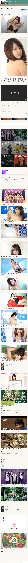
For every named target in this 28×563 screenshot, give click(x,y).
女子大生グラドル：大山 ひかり (5, 105)
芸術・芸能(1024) (3, 111)
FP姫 (3, 109)
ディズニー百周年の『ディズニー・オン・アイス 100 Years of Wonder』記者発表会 (13, 484)
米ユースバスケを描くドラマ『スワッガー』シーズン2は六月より (12, 509)
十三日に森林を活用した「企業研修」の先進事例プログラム (9, 405)
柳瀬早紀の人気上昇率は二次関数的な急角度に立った (8, 221)
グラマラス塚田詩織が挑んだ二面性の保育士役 (7, 308)
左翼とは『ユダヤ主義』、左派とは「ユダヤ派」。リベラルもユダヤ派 (12, 364)
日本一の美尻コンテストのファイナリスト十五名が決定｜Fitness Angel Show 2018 (13, 204)
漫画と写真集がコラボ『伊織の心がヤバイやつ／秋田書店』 (9, 256)
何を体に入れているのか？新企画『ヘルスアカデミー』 (9, 548)
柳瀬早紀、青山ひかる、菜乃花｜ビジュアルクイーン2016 (9, 273)
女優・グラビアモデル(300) (7, 111)
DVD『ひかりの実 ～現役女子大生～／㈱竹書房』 (8, 102)
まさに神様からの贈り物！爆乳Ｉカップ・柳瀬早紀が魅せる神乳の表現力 (11, 360)
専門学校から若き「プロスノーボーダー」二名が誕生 (11, 506)
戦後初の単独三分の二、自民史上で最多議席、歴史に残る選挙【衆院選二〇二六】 (10, 410)
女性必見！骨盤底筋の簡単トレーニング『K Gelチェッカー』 (11, 464)
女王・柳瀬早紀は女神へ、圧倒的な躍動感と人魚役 (8, 325)
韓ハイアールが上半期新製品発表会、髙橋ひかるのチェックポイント (11, 388)
